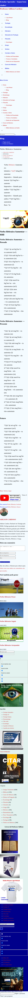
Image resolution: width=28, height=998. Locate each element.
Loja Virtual (9, 87)
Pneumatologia (6, 719)
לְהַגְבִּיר (13, 171)
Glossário (5, 805)
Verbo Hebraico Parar (8, 597)
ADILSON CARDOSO (8, 152)
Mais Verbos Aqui (5, 491)
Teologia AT (6, 714)
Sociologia (9, 105)
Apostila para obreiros (8, 728)
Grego (4, 107)
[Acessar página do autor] (4, 515)
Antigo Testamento (8, 789)
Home (4, 85)
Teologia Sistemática (8, 712)
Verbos (5, 110)
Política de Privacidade (12, 115)
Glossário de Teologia (9, 100)
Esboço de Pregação (8, 797)
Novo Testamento (8, 815)
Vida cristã (5, 721)
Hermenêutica (7, 812)
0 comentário (6, 157)
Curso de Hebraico (8, 123)
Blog (7, 90)
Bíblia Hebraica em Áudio (13, 128)
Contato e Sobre (7, 112)
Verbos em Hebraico (8, 143)
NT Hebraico (6, 962)
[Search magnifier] (1, 656)
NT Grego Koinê (7, 964)
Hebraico (5, 97)
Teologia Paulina (7, 717)
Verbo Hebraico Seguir (8, 621)
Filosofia (5, 102)
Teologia (5, 92)
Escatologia (6, 95)
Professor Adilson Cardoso (11, 9)
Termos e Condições (11, 117)
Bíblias (5, 125)
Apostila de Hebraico (8, 726)
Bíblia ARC (6, 958)
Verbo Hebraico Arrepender (10, 645)
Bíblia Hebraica (7, 960)
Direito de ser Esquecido (12, 120)
